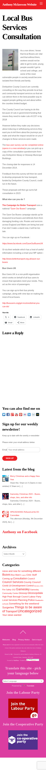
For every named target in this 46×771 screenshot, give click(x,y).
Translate (30, 686)
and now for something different (25, 571)
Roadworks (39, 600)
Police (31, 600)
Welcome (6, 640)
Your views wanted (11, 615)
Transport (11, 611)
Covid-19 (7, 585)
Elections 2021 (38, 586)
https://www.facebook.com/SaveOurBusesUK (22, 243)
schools (5, 604)
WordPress (16, 660)
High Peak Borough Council (15, 596)
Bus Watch (16, 575)
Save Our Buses (18, 208)
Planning (22, 600)
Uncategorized (30, 611)
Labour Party (35, 596)
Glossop (23, 593)
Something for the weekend (24, 603)
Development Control (23, 585)
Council (31, 578)
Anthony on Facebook (19, 532)
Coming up (7, 578)
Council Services (12, 582)
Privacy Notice (24, 640)
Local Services (9, 600)
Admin (5, 571)
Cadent (23, 575)
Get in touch (37, 640)
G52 (13, 589)
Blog (14, 640)
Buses (6, 574)
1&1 (11, 654)
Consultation (20, 578)
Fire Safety (6, 589)
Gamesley (23, 589)
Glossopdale (35, 592)
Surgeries (8, 607)
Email (4, 450)
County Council (32, 582)
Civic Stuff (31, 575)
